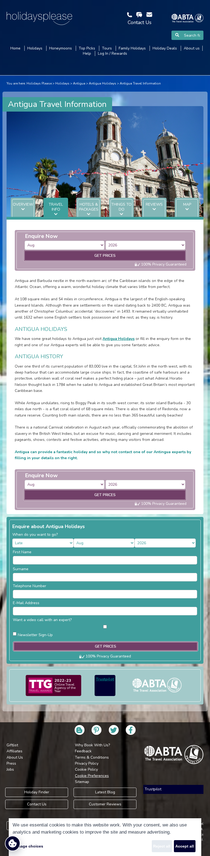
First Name (22, 552)
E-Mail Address (26, 602)
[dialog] (105, 837)
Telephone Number (29, 586)
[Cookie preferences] (12, 843)
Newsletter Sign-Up (35, 634)
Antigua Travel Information (140, 83)
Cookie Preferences (92, 775)
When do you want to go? (35, 534)
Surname (20, 569)
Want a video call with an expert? (42, 619)
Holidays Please (39, 83)
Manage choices (28, 846)
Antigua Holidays (102, 83)
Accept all (184, 846)
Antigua (79, 83)
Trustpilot (105, 679)
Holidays (62, 83)
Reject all (161, 846)
